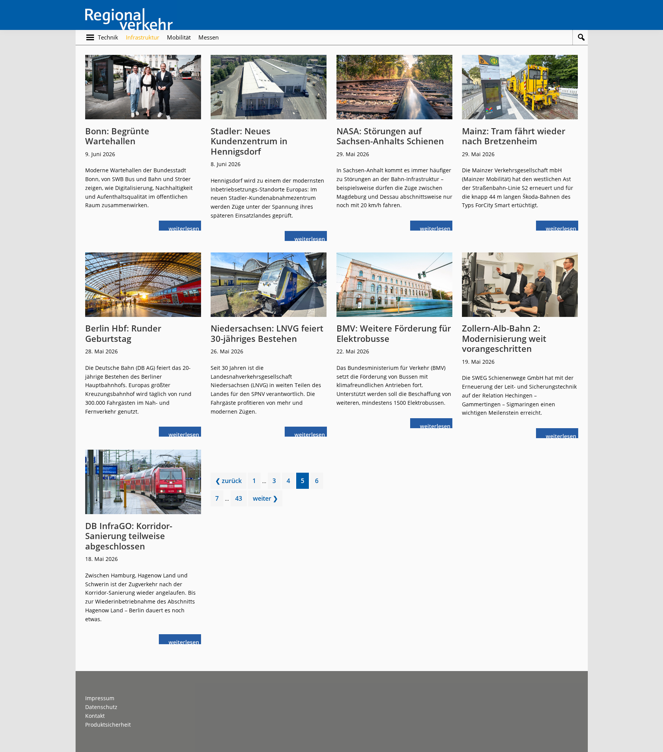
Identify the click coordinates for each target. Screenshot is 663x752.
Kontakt (95, 715)
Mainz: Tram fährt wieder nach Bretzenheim (513, 136)
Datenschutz (101, 707)
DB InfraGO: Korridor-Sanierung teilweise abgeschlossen (128, 536)
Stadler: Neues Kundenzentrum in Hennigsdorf (249, 141)
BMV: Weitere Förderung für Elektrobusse (393, 333)
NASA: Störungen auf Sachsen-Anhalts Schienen (390, 136)
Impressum (99, 698)
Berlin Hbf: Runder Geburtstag (123, 333)
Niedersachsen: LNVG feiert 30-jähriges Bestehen (267, 333)
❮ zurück (228, 481)
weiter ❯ (265, 498)
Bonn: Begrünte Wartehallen (117, 136)
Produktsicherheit (108, 724)
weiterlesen (185, 228)
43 (241, 500)
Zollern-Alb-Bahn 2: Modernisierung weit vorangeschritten (504, 338)
